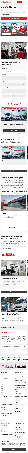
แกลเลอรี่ (3, 428)
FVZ (2, 384)
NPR (2, 395)
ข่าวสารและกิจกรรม (18, 421)
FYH (2, 380)
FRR (2, 390)
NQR (2, 392)
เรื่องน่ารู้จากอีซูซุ (4, 425)
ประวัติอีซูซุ (17, 419)
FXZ (2, 382)
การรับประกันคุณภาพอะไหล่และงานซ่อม (11, 347)
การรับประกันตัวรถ (6, 332)
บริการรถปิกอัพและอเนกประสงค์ (5, 416)
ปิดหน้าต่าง (14, 449)
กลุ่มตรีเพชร (17, 427)
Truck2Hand (17, 408)
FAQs (16, 417)
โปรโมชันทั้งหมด (14, 171)
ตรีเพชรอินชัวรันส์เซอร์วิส (7, 434)
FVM (2, 386)
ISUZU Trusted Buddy (20, 423)
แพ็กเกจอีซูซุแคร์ (18, 401)
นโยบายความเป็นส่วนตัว (19, 429)
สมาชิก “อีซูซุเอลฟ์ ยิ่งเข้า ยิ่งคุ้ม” (7, 410)
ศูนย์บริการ (17, 398)
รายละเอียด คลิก (6, 34)
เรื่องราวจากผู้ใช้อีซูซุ (5, 423)
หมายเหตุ (4, 352)
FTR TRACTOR (4, 378)
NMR (2, 399)
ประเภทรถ (5, 68)
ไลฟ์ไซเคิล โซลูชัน (19, 373)
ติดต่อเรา (16, 415)
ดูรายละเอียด (14, 130)
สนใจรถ (19, 2)
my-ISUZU (3, 407)
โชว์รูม (16, 378)
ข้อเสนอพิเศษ (4, 431)
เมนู (25, 2)
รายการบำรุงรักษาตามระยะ (6, 413)
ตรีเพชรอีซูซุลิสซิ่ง (18, 380)
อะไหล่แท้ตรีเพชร (18, 393)
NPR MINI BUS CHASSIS (6, 397)
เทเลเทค (16, 391)
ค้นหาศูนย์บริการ (15, 18)
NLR (2, 401)
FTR (2, 388)
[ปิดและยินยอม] (25, 441)
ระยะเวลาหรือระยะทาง (7, 88)
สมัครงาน (17, 425)
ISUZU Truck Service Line (20, 403)
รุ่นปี (3, 81)
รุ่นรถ (4, 75)
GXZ (2, 376)
